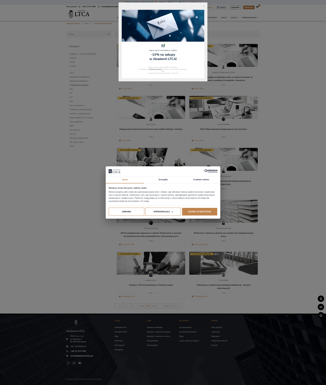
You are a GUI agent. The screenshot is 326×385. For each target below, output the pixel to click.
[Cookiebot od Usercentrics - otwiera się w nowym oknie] (206, 171)
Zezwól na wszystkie (199, 212)
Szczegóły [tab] (163, 179)
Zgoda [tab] (125, 179)
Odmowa (126, 212)
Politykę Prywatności (155, 69)
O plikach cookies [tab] (201, 179)
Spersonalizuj (162, 212)
